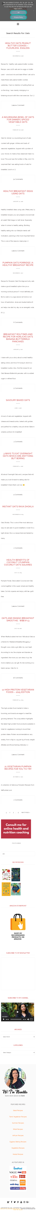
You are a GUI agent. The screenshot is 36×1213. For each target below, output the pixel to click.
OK (19, 12)
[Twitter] (15, 1202)
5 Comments (18, 388)
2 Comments (18, 548)
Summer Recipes (18, 1123)
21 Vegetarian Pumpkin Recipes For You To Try (18, 767)
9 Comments (18, 494)
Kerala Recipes (18, 1154)
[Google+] (28, 1202)
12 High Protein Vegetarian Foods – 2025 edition (18, 691)
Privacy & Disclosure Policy (10, 1208)
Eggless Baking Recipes (18, 1142)
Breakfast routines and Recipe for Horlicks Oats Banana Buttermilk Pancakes (18, 338)
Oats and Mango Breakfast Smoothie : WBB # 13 (18, 619)
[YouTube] (21, 1202)
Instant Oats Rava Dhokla (18, 506)
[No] (33, 11)
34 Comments (18, 179)
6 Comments (18, 322)
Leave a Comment (18, 105)
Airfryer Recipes (18, 1135)
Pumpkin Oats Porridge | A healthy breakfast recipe (18, 263)
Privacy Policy (18, 17)
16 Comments (18, 678)
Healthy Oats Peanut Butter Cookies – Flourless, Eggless (18, 45)
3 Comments (18, 441)
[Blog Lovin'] (8, 1202)
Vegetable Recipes (18, 1148)
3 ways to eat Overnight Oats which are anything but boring (18, 456)
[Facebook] (12, 1202)
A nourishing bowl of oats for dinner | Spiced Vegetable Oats (18, 119)
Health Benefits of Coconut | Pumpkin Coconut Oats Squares (18, 562)
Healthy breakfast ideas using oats (18, 192)
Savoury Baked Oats (18, 400)
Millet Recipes (18, 1129)
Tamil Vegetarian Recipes (18, 1117)
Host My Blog (18, 1209)
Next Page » (26, 812)
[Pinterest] (18, 1202)
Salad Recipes (18, 1110)
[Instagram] (24, 1202)
